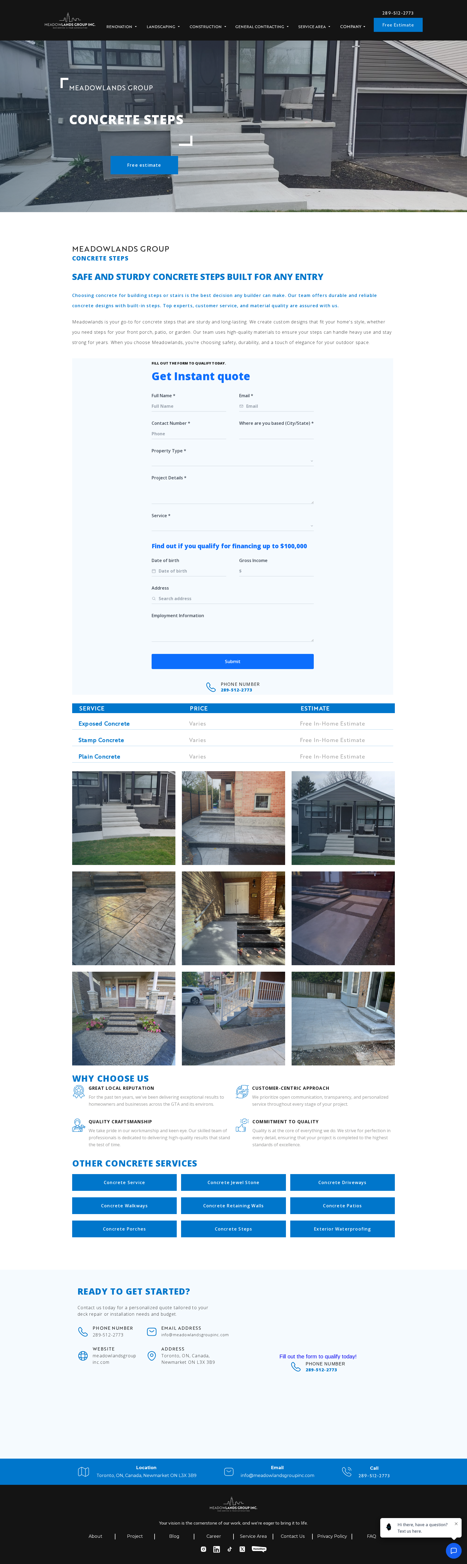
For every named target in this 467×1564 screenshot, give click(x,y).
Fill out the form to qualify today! (318, 1356)
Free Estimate (398, 25)
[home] (70, 22)
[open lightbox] (123, 818)
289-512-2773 (398, 13)
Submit (233, 661)
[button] (123, 25)
